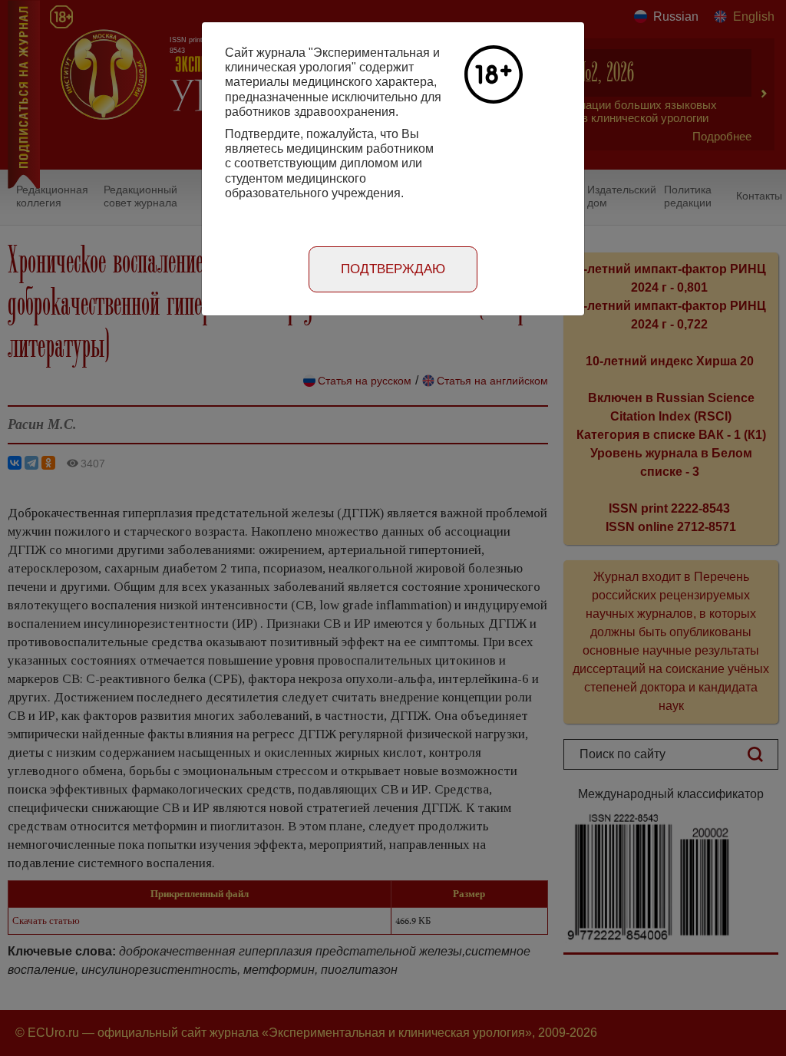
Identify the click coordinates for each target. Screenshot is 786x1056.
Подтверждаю (393, 269)
